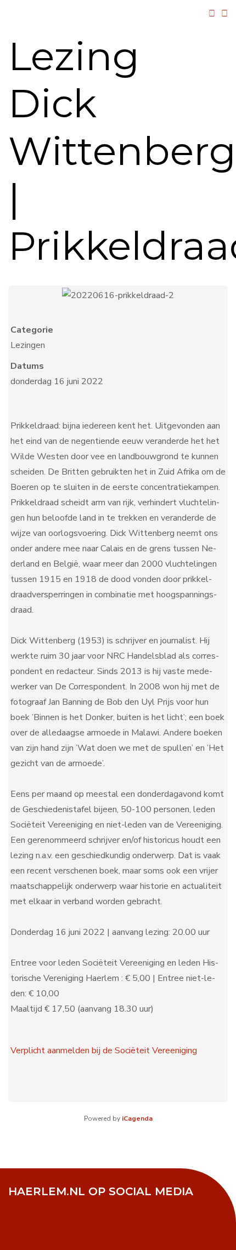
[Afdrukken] (212, 14)
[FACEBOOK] (22, 1206)
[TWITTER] (49, 1206)
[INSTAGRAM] (104, 1206)
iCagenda (137, 1118)
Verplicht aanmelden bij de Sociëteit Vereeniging (103, 1050)
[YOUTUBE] (77, 1206)
